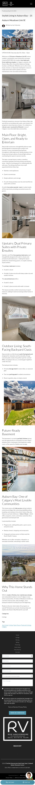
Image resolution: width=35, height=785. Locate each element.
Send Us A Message (17, 712)
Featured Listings (26, 625)
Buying (17, 640)
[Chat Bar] (17, 782)
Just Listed (5, 625)
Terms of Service (13, 707)
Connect (17, 652)
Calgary (4, 626)
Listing (11, 625)
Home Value (17, 647)
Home (17, 635)
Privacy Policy (23, 707)
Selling (17, 642)
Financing (17, 644)
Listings (17, 637)
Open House (17, 625)
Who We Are (17, 649)
